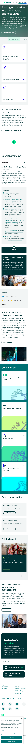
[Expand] (23, 59)
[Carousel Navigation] (23, 576)
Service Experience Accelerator (14, 232)
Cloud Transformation (11, 209)
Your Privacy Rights (11, 733)
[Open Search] (13, 2)
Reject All (11, 737)
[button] (14, 142)
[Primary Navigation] (2, 2)
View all (4, 304)
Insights (4, 685)
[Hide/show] (24, 375)
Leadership (5, 686)
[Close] (21, 718)
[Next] (27, 39)
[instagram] (3, 708)
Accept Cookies (12, 741)
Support (17, 686)
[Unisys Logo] (7, 2)
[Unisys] (3, 715)
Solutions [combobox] (5, 162)
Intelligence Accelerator (15, 240)
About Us (4, 688)
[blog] (10, 708)
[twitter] (10, 704)
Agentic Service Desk (11, 230)
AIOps (6, 193)
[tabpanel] (14, 226)
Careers (4, 692)
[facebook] (24, 704)
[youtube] (17, 704)
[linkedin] (3, 704)
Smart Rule (8, 236)
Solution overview (14, 39)
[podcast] (17, 708)
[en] (16, 2)
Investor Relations (20, 685)
